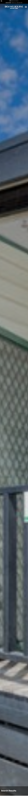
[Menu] (26, 6)
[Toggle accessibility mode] (0, 0)
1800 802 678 (19, 2)
